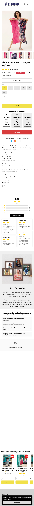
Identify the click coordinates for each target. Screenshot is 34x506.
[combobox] (7, 478)
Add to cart (17, 132)
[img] (30, 73)
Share (5, 186)
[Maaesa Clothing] (11, 4)
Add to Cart (8, 482)
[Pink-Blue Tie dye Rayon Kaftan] (5, 55)
